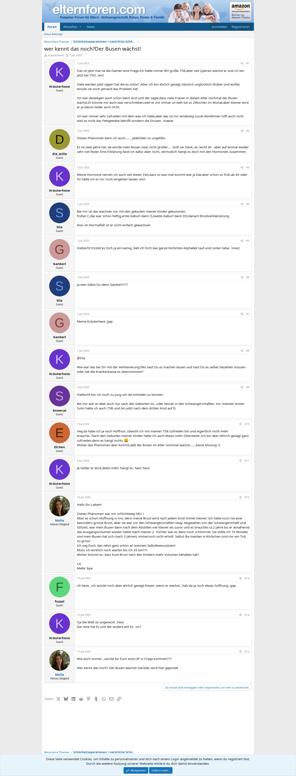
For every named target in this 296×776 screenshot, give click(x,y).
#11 (247, 460)
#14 (247, 615)
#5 (247, 240)
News (91, 26)
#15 (247, 651)
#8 (247, 350)
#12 (247, 497)
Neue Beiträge (53, 34)
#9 (247, 387)
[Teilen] (242, 63)
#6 (247, 277)
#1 (247, 63)
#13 (247, 578)
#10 (247, 424)
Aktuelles (70, 26)
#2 (247, 131)
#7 (247, 314)
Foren (52, 26)
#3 (247, 167)
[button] (80, 27)
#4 (247, 204)
